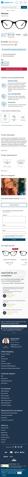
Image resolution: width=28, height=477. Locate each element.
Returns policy (4, 378)
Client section (4, 383)
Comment (5, 215)
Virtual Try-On (5, 35)
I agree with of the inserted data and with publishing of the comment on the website (14, 236)
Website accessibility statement (8, 366)
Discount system (5, 395)
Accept (19, 473)
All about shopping (5, 354)
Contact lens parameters (6, 415)
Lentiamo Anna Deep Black (9, 259)
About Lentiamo (4, 428)
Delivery (3, 356)
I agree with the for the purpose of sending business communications (13, 329)
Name (4, 225)
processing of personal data (15, 328)
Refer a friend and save (6, 400)
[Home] (1, 10)
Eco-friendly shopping (6, 405)
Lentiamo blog (4, 435)
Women (7, 10)
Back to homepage (12, 463)
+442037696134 (14, 344)
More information (12, 473)
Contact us (3, 439)
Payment (3, 361)
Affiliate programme (5, 403)
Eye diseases (4, 417)
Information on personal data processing (10, 368)
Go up (18, 463)
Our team (3, 430)
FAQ (2, 376)
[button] (11, 35)
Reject (4, 475)
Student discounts (5, 398)
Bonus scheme (4, 393)
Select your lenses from (14, 69)
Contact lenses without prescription (9, 413)
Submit (14, 239)
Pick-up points (4, 359)
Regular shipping (5, 391)
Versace (12, 10)
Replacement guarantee (6, 381)
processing (12, 235)
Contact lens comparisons (7, 420)
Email (4, 230)
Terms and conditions (6, 363)
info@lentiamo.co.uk (15, 346)
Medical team (4, 432)
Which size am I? (5, 65)
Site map (3, 442)
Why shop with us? (5, 437)
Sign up (14, 332)
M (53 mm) (5, 62)
